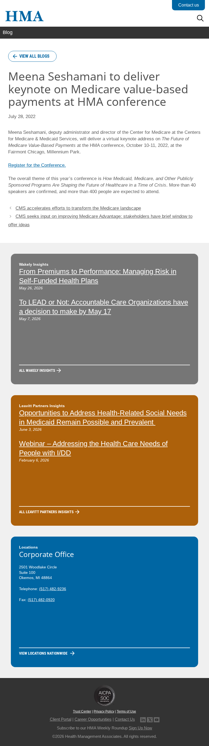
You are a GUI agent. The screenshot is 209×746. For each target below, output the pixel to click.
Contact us (188, 5)
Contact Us (125, 719)
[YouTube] (156, 719)
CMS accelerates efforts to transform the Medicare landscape (78, 208)
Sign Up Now (140, 728)
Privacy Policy (104, 711)
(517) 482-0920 (41, 600)
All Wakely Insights (37, 370)
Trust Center (82, 711)
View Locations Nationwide (43, 653)
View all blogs (34, 56)
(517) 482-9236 (52, 589)
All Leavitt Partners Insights (46, 512)
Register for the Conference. (37, 165)
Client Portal (60, 719)
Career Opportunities (93, 719)
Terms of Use (126, 711)
